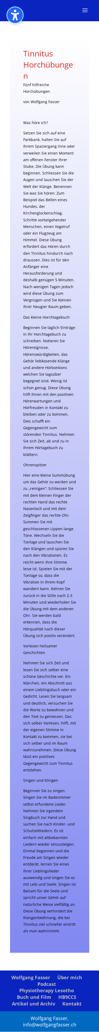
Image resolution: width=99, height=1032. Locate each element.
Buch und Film (34, 997)
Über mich (69, 977)
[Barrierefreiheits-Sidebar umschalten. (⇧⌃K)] (15, 15)
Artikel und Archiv (33, 1003)
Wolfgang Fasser (30, 977)
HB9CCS (67, 997)
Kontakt (72, 1003)
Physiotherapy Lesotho (46, 990)
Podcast (46, 984)
